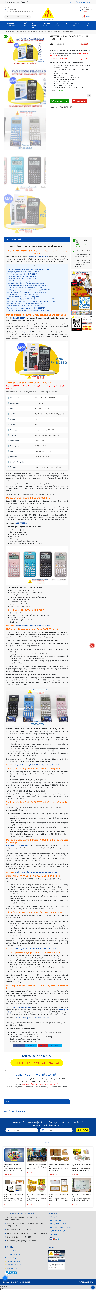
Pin (43, 1045)
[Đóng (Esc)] (6, 1286)
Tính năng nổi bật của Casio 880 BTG (22, 276)
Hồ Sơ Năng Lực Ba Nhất (13, 1254)
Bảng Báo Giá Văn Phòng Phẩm (58, 1231)
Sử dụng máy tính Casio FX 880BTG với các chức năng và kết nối (30, 299)
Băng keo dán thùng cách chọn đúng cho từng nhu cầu (36, 1199)
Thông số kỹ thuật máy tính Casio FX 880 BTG (23, 272)
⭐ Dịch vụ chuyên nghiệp (13, 1264)
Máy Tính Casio (30, 31)
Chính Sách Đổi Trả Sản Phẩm (58, 1224)
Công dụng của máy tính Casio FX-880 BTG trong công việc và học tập (32, 301)
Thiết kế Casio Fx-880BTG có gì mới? (20, 281)
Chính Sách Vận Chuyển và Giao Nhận (60, 1227)
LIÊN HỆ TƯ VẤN (82, 1130)
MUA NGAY (80, 101)
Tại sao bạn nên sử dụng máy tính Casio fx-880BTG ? (26, 308)
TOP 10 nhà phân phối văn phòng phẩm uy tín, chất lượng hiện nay (13, 1169)
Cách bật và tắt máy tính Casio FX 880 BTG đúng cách (26, 292)
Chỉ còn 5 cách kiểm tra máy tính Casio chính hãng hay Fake (36, 872)
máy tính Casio (26, 332)
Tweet (32, 1045)
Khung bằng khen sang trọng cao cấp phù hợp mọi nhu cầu (58, 1199)
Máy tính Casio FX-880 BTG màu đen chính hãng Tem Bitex (28, 269)
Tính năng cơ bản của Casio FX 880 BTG (23, 278)
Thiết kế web (83, 1282)
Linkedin (55, 1045)
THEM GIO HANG (61, 101)
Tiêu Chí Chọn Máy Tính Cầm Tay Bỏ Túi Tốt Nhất (32, 625)
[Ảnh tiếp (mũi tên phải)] (2, 1288)
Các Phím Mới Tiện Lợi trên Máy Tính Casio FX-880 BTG (27, 306)
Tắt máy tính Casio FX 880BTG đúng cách (24, 297)
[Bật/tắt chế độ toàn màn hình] (2, 1286)
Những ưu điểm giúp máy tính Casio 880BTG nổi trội (26, 283)
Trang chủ (7, 31)
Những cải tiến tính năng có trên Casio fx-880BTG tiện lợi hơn (31, 290)
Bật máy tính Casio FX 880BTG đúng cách (24, 294)
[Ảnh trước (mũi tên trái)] (1, 1288)
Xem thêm (7, 1174)
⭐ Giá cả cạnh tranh (11, 1268)
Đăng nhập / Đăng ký (85, 2)
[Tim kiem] (27, 17)
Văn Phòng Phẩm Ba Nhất (21, 1007)
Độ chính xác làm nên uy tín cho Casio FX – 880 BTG (28, 288)
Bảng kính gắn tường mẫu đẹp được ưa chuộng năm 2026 (81, 1199)
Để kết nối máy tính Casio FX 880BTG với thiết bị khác (26, 303)
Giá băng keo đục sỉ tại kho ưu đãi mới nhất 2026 (58, 1169)
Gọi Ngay (85, 11)
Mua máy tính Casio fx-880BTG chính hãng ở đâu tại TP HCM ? (29, 310)
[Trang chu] (71, 2)
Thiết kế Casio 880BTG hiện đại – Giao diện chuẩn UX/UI (29, 285)
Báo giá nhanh (53, 1234)
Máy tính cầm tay (41, 31)
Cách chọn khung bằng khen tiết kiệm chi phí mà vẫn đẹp (13, 1199)
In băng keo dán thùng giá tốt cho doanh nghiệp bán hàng (81, 1169)
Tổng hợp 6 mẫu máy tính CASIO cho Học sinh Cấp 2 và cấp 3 (37, 765)
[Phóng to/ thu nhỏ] (1, 1286)
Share (19, 1045)
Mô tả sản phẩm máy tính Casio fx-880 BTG (22, 274)
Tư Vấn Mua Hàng (10, 1258)
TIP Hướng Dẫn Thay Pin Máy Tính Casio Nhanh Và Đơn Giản (36, 949)
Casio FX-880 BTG (20, 318)
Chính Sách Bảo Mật (55, 1217)
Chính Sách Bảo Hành (55, 1220)
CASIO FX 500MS (21, 523)
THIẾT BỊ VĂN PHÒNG (18, 31)
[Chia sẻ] (4, 1286)
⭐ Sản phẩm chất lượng (12, 1261)
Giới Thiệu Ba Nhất (10, 1251)
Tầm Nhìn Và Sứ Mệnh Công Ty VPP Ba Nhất (36, 1167)
